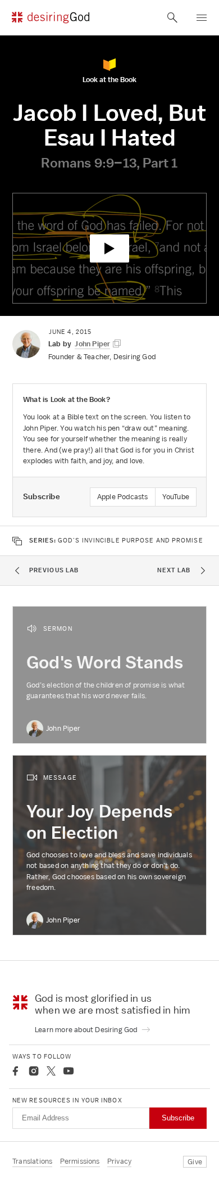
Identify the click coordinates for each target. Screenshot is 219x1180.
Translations (32, 1161)
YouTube (175, 496)
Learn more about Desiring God (87, 1029)
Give (195, 1162)
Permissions (80, 1161)
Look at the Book (109, 79)
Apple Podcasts (122, 496)
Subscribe (178, 1118)
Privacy (119, 1161)
